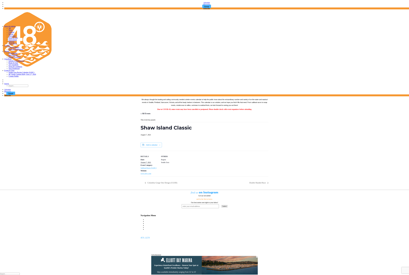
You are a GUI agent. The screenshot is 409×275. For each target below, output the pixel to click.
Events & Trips (9, 70)
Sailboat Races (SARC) (149, 168)
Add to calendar (152, 145)
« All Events (145, 113)
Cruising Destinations (16, 49)
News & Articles (9, 26)
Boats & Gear (13, 38)
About (147, 227)
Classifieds (8, 59)
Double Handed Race (257, 183)
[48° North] (204, 17)
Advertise (206, 3)
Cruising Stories (14, 47)
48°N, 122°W (145, 237)
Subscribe (206, 8)
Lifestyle (11, 42)
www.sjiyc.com (146, 173)
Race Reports (13, 55)
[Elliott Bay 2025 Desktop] (204, 274)
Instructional (13, 40)
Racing (11, 34)
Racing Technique (15, 57)
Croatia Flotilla (14, 76)
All (10, 28)
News (10, 30)
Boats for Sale (13, 63)
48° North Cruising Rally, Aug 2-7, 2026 (22, 74)
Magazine (206, 4)
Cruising (11, 32)
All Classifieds (13, 65)
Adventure (12, 36)
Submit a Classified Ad (16, 61)
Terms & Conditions (15, 67)
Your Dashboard (14, 68)
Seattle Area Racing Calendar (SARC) (21, 72)
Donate (10, 93)
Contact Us (148, 219)
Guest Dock (13, 43)
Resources (148, 229)
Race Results (13, 53)
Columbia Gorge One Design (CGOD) (162, 183)
